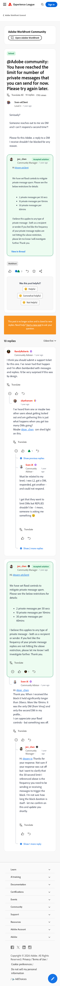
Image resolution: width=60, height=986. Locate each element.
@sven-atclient (21, 167)
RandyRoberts (21, 351)
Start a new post (33, 324)
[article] (30, 373)
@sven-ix (27, 758)
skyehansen (27, 400)
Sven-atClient (21, 102)
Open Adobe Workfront (27, 37)
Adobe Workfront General (15, 15)
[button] (18, 95)
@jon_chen (27, 429)
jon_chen (21, 159)
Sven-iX (29, 464)
